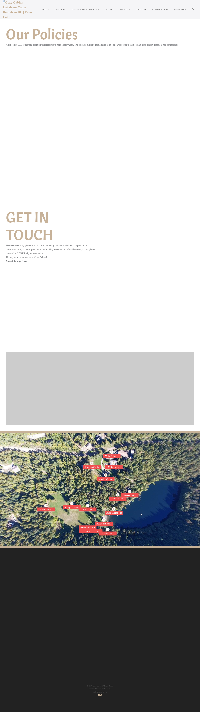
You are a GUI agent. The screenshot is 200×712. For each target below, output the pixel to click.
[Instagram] (101, 695)
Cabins (59, 9)
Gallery (109, 9)
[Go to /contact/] (174, 599)
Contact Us (159, 9)
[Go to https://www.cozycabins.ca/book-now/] (129, 572)
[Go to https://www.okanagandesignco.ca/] (100, 652)
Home (45, 9)
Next (181, 336)
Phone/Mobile (113, 300)
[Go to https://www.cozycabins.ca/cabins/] (129, 577)
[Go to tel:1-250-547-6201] (51, 307)
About (140, 9)
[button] (193, 9)
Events (124, 9)
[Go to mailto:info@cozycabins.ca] (51, 294)
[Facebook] (99, 695)
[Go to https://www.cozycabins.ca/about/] (129, 592)
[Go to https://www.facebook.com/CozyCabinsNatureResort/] (51, 334)
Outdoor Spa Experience (85, 9)
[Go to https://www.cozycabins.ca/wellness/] (129, 582)
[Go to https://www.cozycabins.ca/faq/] (129, 596)
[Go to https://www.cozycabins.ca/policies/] (129, 601)
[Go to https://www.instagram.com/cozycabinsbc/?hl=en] (51, 320)
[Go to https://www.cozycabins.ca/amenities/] (129, 587)
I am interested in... (116, 314)
